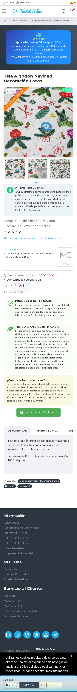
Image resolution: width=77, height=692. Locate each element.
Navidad (9, 486)
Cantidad (8, 679)
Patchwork (24, 486)
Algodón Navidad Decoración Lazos (39, 481)
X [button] (72, 656)
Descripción (17, 430)
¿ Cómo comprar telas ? (41, 412)
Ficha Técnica (47, 430)
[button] (34, 154)
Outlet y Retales (19, 20)
